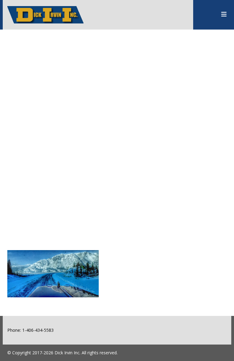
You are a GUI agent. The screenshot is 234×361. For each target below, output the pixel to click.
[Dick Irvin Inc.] (45, 9)
